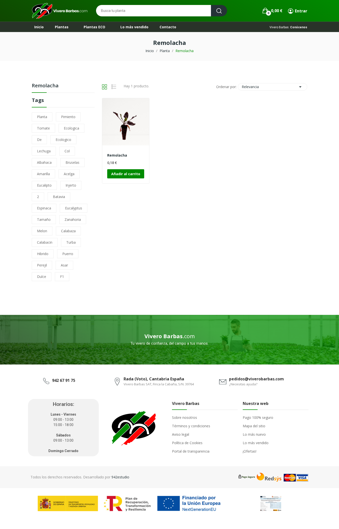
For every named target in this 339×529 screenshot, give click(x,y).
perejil (42, 265)
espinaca (44, 208)
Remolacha (45, 86)
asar (64, 265)
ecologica (71, 128)
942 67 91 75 (63, 380)
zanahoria (73, 219)
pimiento (68, 116)
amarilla (43, 173)
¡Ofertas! (249, 451)
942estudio (120, 477)
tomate (43, 128)
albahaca (44, 162)
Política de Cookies (187, 442)
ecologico (63, 139)
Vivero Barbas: (288, 27)
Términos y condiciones (191, 426)
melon (42, 231)
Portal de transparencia (190, 451)
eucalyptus (73, 208)
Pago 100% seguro (258, 417)
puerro (67, 253)
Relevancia (272, 87)
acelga (69, 173)
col (67, 151)
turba (71, 242)
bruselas (72, 162)
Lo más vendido (256, 442)
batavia (59, 196)
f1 (62, 276)
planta (42, 116)
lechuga (44, 151)
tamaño (44, 219)
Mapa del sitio (254, 426)
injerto (71, 185)
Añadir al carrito (125, 173)
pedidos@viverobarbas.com (256, 379)
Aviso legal (180, 434)
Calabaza (68, 231)
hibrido (42, 253)
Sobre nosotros (184, 417)
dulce (41, 276)
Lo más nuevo (254, 434)
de (39, 139)
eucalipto (44, 185)
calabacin (44, 242)
